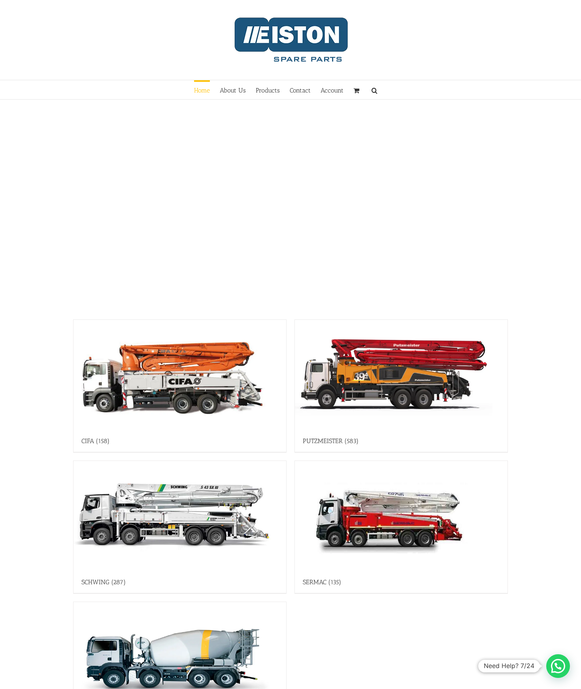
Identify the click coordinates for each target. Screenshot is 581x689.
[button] (374, 89)
